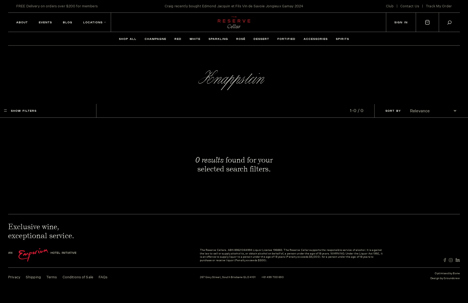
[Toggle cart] (427, 22)
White (195, 38)
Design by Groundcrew (445, 278)
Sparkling (218, 38)
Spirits (342, 38)
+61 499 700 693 (272, 277)
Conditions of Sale (78, 277)
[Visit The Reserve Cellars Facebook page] (445, 260)
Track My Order (439, 6)
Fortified (286, 38)
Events (45, 22)
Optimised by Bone (447, 273)
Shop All (127, 38)
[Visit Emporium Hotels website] (51, 255)
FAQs (103, 277)
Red (177, 38)
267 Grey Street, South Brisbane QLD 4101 (228, 277)
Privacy (14, 277)
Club (390, 6)
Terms (51, 277)
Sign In (401, 22)
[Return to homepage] (234, 22)
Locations (93, 22)
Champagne (155, 38)
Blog (67, 22)
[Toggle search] (449, 22)
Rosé (240, 38)
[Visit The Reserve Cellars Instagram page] (451, 260)
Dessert (261, 38)
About (22, 22)
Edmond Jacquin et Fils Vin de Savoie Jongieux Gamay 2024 (252, 6)
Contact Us (409, 6)
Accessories (316, 38)
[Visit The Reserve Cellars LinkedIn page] (458, 260)
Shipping (33, 277)
